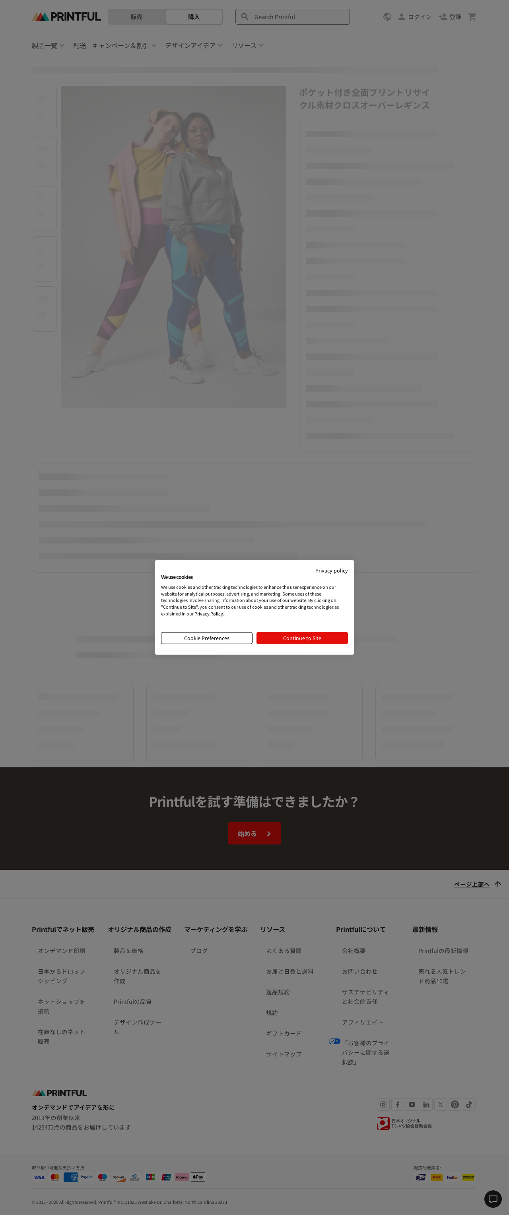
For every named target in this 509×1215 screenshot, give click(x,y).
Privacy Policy (208, 613)
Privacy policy (331, 570)
